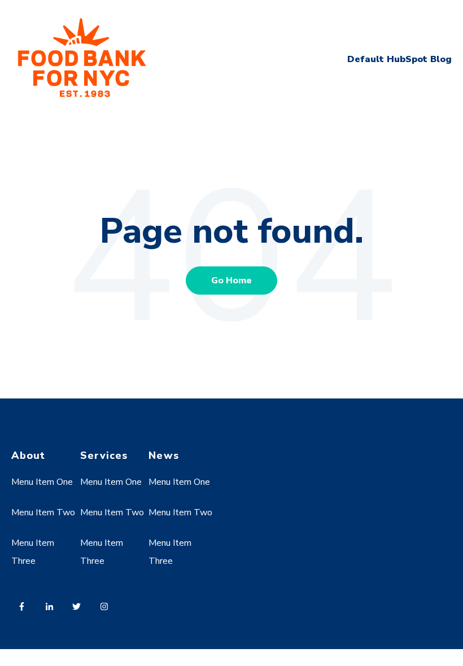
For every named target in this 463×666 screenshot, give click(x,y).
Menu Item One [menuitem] (42, 482)
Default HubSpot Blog (399, 59)
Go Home (231, 280)
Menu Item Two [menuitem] (43, 512)
